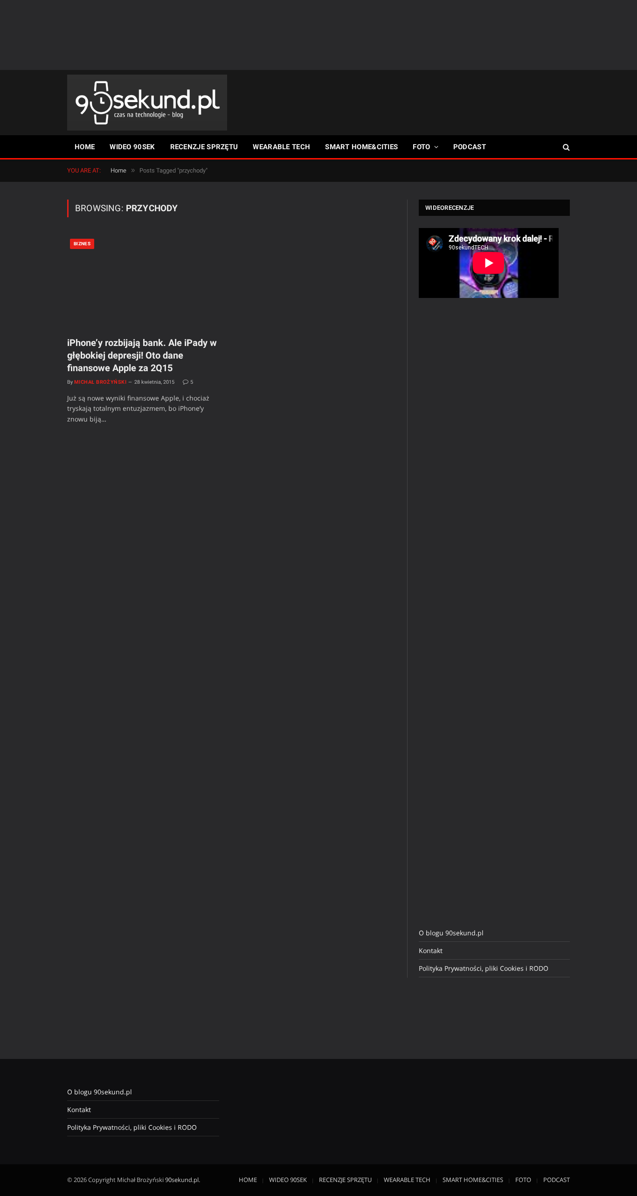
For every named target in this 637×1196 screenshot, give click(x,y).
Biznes (82, 243)
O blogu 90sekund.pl (451, 932)
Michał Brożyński (100, 382)
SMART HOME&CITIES (361, 147)
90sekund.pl (182, 1179)
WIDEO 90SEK (132, 147)
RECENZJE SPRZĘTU (204, 147)
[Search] (565, 147)
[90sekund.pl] (147, 102)
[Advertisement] (318, 35)
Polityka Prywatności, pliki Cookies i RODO (483, 968)
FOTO (421, 147)
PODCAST (469, 147)
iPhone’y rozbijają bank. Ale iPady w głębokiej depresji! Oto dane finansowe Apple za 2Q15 (142, 355)
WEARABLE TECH (281, 147)
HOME (85, 147)
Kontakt (431, 950)
